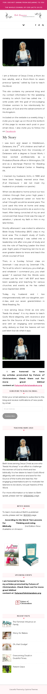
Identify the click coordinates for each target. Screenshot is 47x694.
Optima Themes (31, 689)
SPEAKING (29, 496)
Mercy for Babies (20, 633)
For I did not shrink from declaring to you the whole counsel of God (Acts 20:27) (23, 5)
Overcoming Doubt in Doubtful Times (22, 656)
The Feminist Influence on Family (24, 623)
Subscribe (10, 416)
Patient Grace (19, 667)
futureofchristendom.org (28, 385)
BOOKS (27, 515)
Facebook (11, 131)
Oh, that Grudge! (20, 644)
